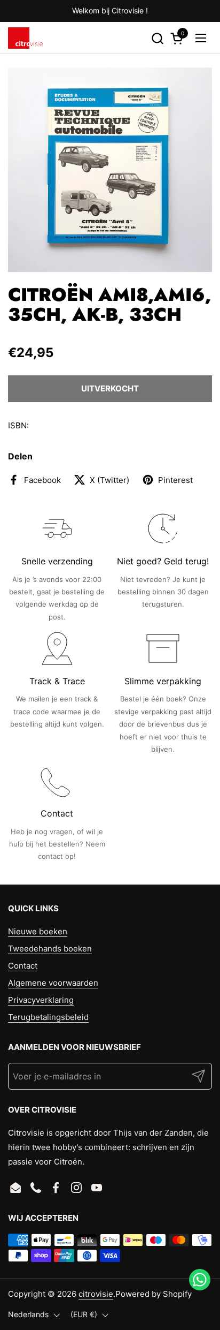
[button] (157, 38)
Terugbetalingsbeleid (48, 1017)
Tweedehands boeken (50, 948)
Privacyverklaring (41, 1000)
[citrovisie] (25, 38)
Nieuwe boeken (37, 931)
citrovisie (95, 1294)
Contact (22, 966)
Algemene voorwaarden (53, 983)
